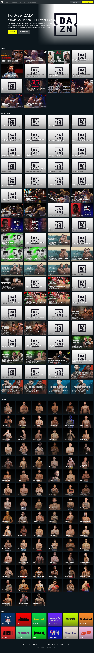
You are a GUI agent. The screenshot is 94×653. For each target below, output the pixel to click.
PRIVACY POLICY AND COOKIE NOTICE (53, 644)
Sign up (87, 2)
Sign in (75, 2)
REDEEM (48, 647)
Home (6, 2)
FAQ (29, 644)
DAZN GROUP (41, 647)
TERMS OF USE (36, 644)
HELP (25, 644)
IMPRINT (68, 644)
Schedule (14, 2)
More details (32, 2)
